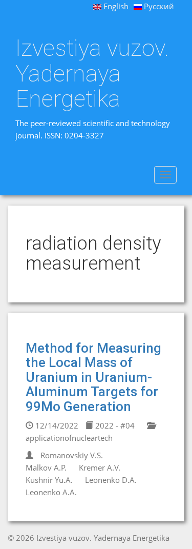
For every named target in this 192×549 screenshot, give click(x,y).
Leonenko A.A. (51, 492)
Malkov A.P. (46, 467)
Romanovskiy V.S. (71, 455)
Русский (158, 6)
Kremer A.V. (99, 467)
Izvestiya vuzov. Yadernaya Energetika (92, 73)
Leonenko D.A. (111, 480)
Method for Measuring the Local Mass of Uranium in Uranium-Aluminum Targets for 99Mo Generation (93, 377)
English (115, 6)
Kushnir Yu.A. (49, 480)
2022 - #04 (114, 425)
